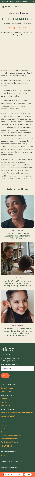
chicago (25, 13)
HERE (25, 1)
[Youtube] (8, 446)
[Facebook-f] (12, 446)
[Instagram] (2, 446)
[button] (31, 6)
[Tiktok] (5, 446)
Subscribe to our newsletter (10, 364)
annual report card (24, 73)
